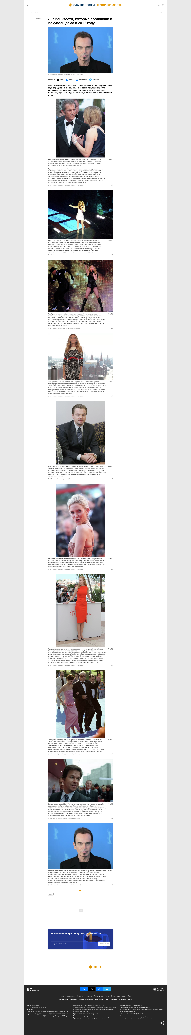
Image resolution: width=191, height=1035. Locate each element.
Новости (62, 996)
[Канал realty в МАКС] (84, 989)
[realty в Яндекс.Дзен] (91, 989)
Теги (129, 996)
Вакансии (30, 1009)
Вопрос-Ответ (110, 996)
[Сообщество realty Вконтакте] (99, 989)
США (50, 894)
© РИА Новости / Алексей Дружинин (58, 479)
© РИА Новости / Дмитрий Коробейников (59, 754)
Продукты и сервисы (85, 999)
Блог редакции (111, 999)
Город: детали (98, 996)
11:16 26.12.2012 (32, 12)
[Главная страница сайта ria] (80, 5)
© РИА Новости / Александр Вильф (57, 818)
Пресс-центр (99, 999)
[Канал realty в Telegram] (107, 989)
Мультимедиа (121, 996)
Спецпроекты (63, 999)
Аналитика (71, 996)
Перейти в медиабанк (77, 74)
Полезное (88, 996)
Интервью (79, 996)
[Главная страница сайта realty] (95, 5)
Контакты (122, 999)
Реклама (73, 999)
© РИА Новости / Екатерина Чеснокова (59, 74)
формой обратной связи (128, 1011)
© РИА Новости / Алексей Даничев (57, 328)
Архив (130, 999)
